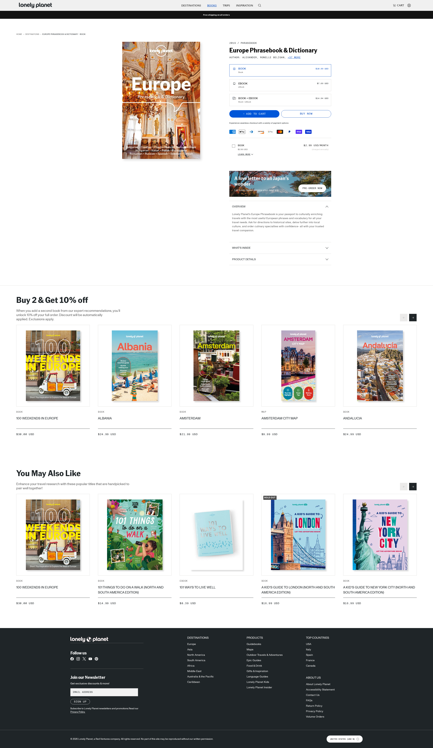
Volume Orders (315, 716)
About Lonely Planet (318, 684)
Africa (191, 665)
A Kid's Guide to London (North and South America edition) (298, 590)
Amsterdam (190, 418)
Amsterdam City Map (279, 418)
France (310, 660)
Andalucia (352, 418)
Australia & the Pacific (200, 676)
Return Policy (314, 706)
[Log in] (409, 5)
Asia (189, 649)
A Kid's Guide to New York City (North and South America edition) (379, 590)
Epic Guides (254, 660)
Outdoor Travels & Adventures (265, 655)
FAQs (309, 700)
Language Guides (257, 676)
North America (196, 655)
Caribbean (193, 682)
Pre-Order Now (312, 188)
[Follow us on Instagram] (78, 659)
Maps (250, 649)
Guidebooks (254, 644)
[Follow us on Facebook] (72, 659)
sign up (80, 701)
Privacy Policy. (77, 712)
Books (212, 5)
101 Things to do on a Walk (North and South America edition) (131, 590)
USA (308, 644)
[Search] (259, 5)
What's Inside (241, 248)
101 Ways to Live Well (197, 587)
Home (19, 34)
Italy (308, 649)
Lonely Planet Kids (258, 682)
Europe (191, 644)
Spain (309, 655)
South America (196, 660)
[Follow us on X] (84, 659)
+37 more (294, 58)
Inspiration (244, 5)
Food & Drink (254, 665)
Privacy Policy (314, 711)
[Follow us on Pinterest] (96, 659)
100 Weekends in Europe (37, 418)
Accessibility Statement (320, 689)
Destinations (191, 5)
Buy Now (306, 113)
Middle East (194, 671)
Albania (105, 418)
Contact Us (313, 695)
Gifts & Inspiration (257, 671)
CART (400, 5)
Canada (310, 665)
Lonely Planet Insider (259, 687)
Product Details (244, 259)
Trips (226, 5)
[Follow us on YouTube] (90, 659)
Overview (238, 206)
